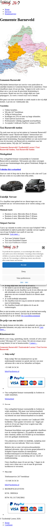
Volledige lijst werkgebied (10, 169)
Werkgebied (9, 399)
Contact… (33, 343)
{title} (22, 282)
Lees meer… (15, 234)
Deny (23, 271)
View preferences (23, 278)
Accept (23, 265)
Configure (9, 525)
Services (8, 12)
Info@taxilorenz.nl (12, 371)
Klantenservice (10, 14)
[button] (43, 247)
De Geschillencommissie (30, 316)
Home (7, 9)
